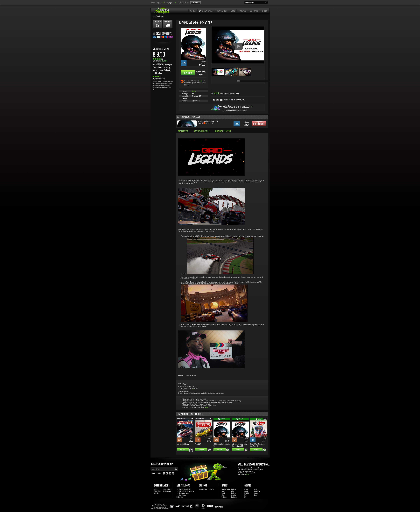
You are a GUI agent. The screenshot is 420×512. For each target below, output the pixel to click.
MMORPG (246, 493)
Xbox (233, 10)
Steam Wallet (207, 10)
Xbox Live (233, 489)
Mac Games (233, 497)
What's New (156, 493)
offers (264, 10)
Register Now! (180, 497)
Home (153, 2)
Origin (232, 491)
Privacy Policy (157, 491)
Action (246, 489)
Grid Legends (160, 16)
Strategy (256, 493)
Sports (255, 489)
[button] (160, 2)
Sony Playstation (226, 489)
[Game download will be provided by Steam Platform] (209, 450)
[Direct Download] (191, 450)
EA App (200, 81)
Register (185, 2)
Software (254, 10)
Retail (223, 493)
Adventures (257, 491)
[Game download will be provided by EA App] (182, 81)
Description (183, 131)
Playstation (222, 10)
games (193, 10)
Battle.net (233, 493)
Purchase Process (223, 131)
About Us (156, 489)
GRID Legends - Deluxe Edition (208, 121)
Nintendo (242, 10)
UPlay (223, 495)
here (247, 474)
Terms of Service (167, 489)
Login (180, 2)
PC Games (224, 497)
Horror (255, 495)
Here (194, 390)
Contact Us (211, 489)
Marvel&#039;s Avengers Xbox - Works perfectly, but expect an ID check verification (162, 69)
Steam (223, 491)
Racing (194, 91)
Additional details (202, 131)
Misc (245, 497)
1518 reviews (160, 61)
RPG (245, 495)
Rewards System (167, 491)
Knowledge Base (203, 489)
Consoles (233, 495)
